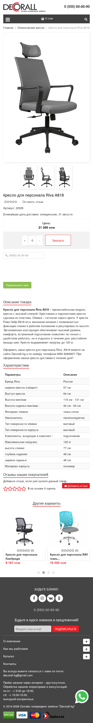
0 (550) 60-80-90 (77, 6)
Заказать (58, 240)
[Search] (86, 18)
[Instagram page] (42, 598)
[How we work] (86, 649)
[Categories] (86, 656)
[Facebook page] (34, 598)
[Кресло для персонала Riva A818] (46, 97)
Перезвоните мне (17, 285)
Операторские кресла (31, 27)
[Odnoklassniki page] (59, 598)
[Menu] (7, 18)
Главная (8, 27)
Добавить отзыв (77, 486)
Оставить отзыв (32, 202)
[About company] (86, 641)
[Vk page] (51, 598)
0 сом (49, 18)
